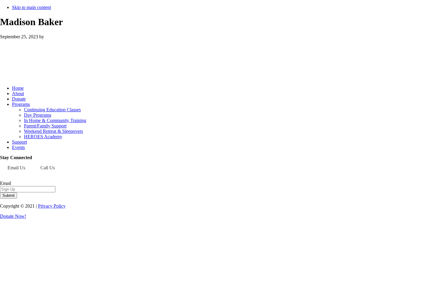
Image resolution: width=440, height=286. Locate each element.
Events (18, 147)
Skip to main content (31, 7)
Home (18, 88)
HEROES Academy (43, 136)
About (18, 93)
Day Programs (37, 115)
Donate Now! (13, 216)
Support (19, 141)
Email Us (16, 167)
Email (5, 183)
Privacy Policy (52, 206)
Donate (19, 98)
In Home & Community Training (55, 120)
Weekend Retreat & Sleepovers (53, 131)
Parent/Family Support (45, 125)
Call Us (47, 167)
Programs (21, 104)
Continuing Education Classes (52, 109)
